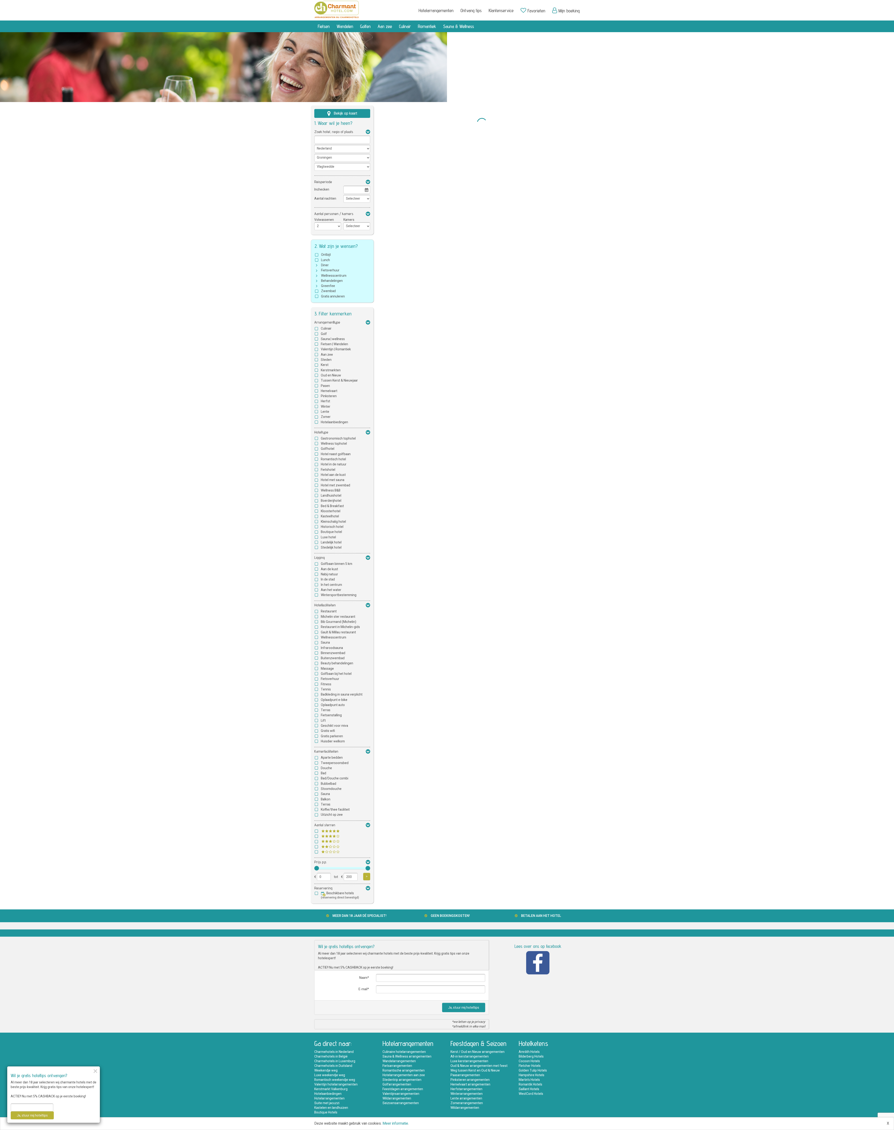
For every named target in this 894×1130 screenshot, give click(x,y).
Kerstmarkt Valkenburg (331, 1089)
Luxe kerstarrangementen (469, 1061)
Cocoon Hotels (529, 1061)
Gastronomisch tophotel (338, 438)
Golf (324, 333)
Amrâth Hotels (529, 1051)
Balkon (325, 799)
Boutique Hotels (325, 1112)
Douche (326, 768)
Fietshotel (328, 469)
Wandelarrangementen (399, 1061)
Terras (325, 710)
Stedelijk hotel (331, 547)
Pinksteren (329, 396)
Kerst (324, 364)
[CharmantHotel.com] (336, 9)
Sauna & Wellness (458, 26)
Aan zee (385, 26)
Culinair (405, 26)
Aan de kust (329, 569)
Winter (325, 406)
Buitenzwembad (333, 658)
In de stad (328, 579)
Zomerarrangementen (466, 1103)
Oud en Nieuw (331, 375)
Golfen (365, 26)
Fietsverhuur (330, 270)
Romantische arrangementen (404, 1070)
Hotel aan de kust (333, 474)
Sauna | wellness (333, 339)
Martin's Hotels (529, 1079)
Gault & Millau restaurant (338, 632)
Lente (325, 411)
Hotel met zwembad (335, 485)
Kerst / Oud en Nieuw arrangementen (477, 1051)
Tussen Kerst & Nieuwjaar (339, 380)
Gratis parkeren (332, 736)
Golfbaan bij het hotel (336, 673)
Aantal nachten (325, 198)
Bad (323, 773)
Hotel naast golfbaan (336, 454)
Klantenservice (501, 10)
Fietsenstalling (331, 715)
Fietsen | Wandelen (334, 344)
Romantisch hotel (333, 459)
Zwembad (328, 291)
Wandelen (345, 26)
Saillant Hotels (529, 1089)
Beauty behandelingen (337, 663)
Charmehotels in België (331, 1056)
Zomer (326, 416)
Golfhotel (327, 448)
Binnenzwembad (333, 653)
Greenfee (328, 285)
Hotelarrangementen (436, 10)
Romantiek (427, 26)
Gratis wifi (328, 730)
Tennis (326, 689)
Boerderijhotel (331, 500)
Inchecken (321, 189)
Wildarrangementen (397, 1098)
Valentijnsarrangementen (401, 1093)
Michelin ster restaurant (338, 616)
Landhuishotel (331, 495)
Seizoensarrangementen (401, 1103)
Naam (363, 977)
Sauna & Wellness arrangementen (407, 1056)
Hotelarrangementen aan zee (404, 1075)
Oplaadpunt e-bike (334, 699)
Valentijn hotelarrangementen (336, 1084)
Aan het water (331, 589)
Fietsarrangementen (397, 1065)
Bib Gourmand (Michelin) (338, 621)
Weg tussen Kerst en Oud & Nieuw (475, 1070)
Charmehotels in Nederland (334, 1051)
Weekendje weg (326, 1070)
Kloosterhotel (330, 511)
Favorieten (536, 11)
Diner (325, 265)
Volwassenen (324, 219)
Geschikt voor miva (334, 725)
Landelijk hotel (331, 542)
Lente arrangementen (466, 1098)
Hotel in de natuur (333, 464)
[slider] (316, 868)
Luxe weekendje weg (329, 1075)
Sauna (325, 642)
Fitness (326, 684)
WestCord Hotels (531, 1093)
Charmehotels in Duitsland (333, 1065)
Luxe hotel (328, 537)
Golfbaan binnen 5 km (336, 563)
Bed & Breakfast (332, 506)
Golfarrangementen (397, 1084)
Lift (323, 720)
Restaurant (329, 611)
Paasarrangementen (465, 1075)
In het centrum (331, 584)
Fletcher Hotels (530, 1065)
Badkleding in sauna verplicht (341, 694)
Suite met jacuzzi (326, 1103)
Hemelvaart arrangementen (470, 1084)
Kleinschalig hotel (333, 521)
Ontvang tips (471, 10)
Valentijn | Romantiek (336, 349)
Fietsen (324, 26)
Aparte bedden (332, 757)
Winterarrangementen (466, 1093)
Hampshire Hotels (531, 1075)
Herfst (325, 401)
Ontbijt (326, 254)
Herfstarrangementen (466, 1089)
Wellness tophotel (334, 443)
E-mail (363, 989)
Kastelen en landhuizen (331, 1107)
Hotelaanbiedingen (334, 422)
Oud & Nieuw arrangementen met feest (479, 1065)
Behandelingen (332, 280)
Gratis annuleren (333, 296)
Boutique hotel (331, 531)
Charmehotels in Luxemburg (334, 1061)
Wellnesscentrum (333, 275)
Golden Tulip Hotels (533, 1070)
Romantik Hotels (530, 1084)
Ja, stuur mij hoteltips (463, 1007)
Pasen (325, 385)
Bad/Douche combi (334, 778)
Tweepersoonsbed (335, 763)
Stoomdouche (331, 788)
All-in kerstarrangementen (469, 1056)
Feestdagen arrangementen (403, 1089)
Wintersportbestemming (338, 595)
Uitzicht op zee (332, 814)
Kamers (348, 219)
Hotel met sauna (332, 480)
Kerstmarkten (331, 370)
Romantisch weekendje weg (334, 1079)
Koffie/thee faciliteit (335, 809)
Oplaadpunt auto (333, 705)
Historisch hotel (332, 526)
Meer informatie (395, 1123)
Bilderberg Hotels (531, 1056)
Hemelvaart (329, 391)
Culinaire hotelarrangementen (404, 1051)
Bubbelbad (328, 783)
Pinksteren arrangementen (470, 1079)
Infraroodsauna (332, 647)
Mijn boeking (569, 11)
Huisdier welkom (333, 741)
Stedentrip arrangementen (402, 1079)
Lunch (325, 260)
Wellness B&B (330, 490)
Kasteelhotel (330, 516)
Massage (327, 668)
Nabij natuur (329, 574)
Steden (326, 359)
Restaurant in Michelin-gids (340, 627)
